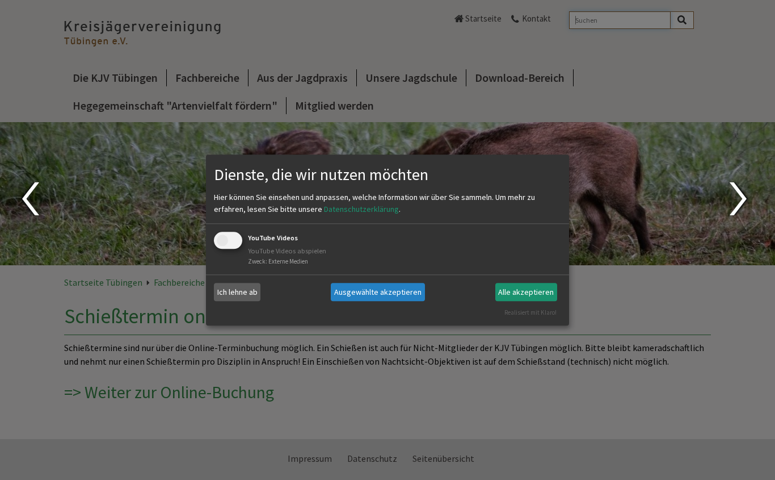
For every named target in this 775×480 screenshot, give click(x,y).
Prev (30, 198)
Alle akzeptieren (526, 292)
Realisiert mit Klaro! (530, 312)
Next (739, 198)
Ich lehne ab (237, 292)
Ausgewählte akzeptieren (378, 292)
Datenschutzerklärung (361, 209)
